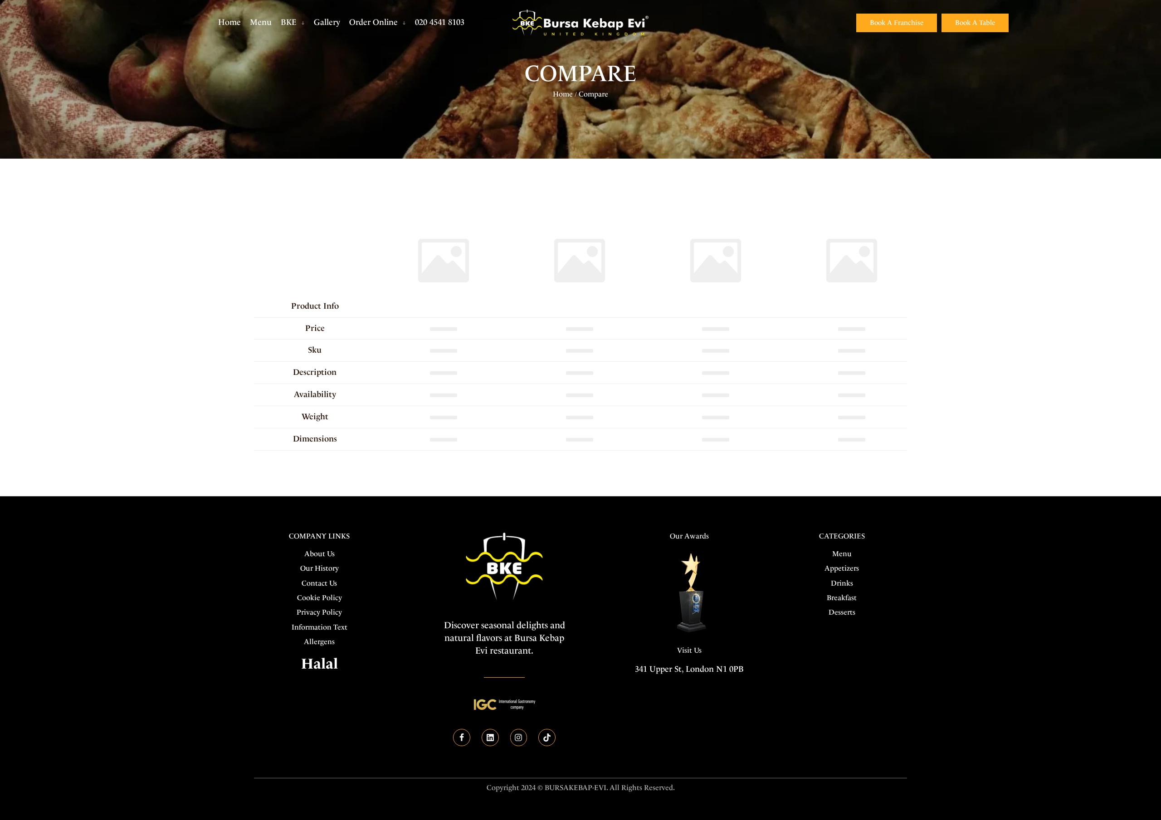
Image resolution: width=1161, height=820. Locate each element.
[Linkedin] (490, 737)
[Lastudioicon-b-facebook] (461, 737)
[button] (896, 23)
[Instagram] (518, 737)
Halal (319, 663)
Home (563, 94)
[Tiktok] (547, 737)
